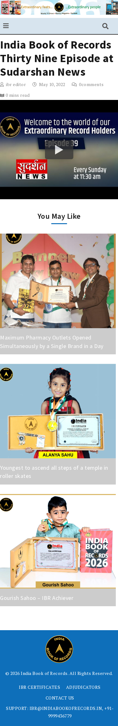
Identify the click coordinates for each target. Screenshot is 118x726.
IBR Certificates (39, 687)
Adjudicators (83, 687)
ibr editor (16, 84)
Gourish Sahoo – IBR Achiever (37, 597)
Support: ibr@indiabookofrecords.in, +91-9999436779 (60, 712)
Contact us (60, 698)
